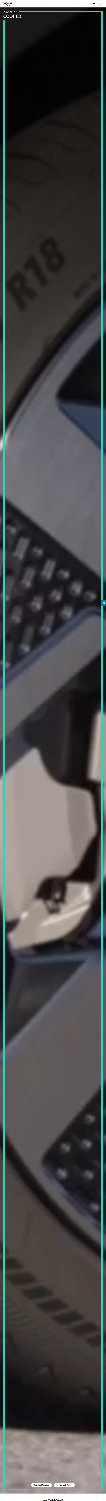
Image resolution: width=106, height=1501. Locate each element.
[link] (94, 3)
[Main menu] (100, 3)
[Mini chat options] (103, 603)
